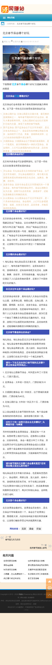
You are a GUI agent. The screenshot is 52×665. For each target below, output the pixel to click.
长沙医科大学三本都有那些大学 (39, 573)
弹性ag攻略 (8, 565)
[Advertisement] (26, 639)
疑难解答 (31, 597)
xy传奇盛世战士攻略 (36, 560)
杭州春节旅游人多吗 (38, 547)
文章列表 (11, 23)
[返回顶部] (49, 595)
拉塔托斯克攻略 (10, 560)
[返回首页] (49, 581)
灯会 (16, 96)
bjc (9, 42)
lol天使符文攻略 (10, 569)
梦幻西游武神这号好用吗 (38, 565)
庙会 (23, 84)
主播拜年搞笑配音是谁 (37, 569)
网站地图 (23, 597)
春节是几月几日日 (12, 539)
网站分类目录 (38, 594)
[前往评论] (49, 588)
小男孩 (26, 610)
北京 (14, 84)
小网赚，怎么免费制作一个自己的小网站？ (15, 573)
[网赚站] (26, 9)
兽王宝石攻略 (33, 578)
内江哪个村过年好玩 (12, 578)
